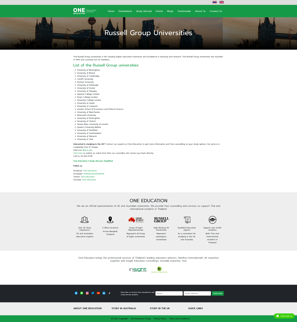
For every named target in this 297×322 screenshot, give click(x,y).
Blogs (170, 11)
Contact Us (216, 11)
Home (111, 11)
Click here (78, 153)
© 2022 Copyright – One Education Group (131, 318)
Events (159, 11)
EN (222, 2)
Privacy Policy (160, 318)
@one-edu (87, 150)
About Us (200, 11)
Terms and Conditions (179, 318)
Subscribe (217, 293)
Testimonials (184, 11)
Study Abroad (144, 11)
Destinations (125, 11)
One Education (90, 170)
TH (215, 2)
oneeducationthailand (94, 173)
